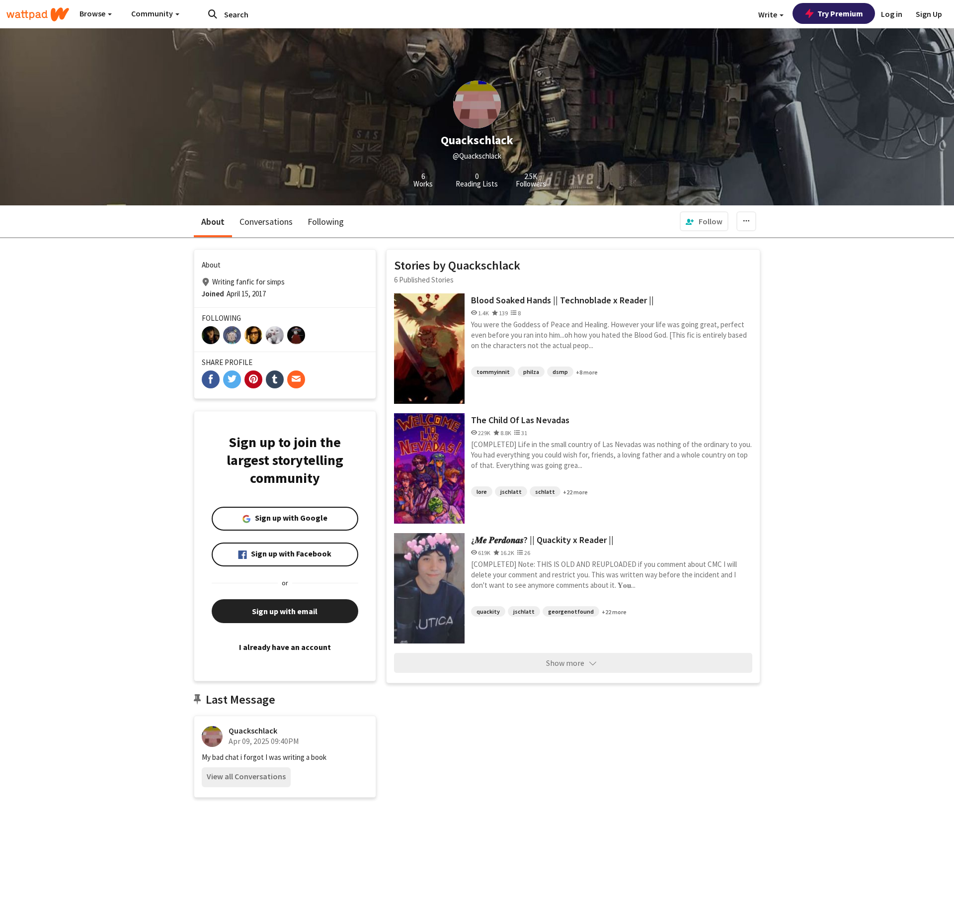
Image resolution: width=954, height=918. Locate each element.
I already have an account (285, 647)
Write (768, 14)
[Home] (37, 14)
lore (482, 491)
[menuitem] (704, 221)
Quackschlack (253, 730)
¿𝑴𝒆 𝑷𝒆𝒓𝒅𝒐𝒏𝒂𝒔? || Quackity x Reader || (542, 540)
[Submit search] (212, 14)
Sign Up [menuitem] (929, 14)
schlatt (545, 491)
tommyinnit (493, 371)
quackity (488, 611)
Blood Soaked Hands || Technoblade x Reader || (562, 300)
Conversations (266, 221)
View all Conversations (246, 776)
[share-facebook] (211, 379)
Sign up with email (285, 611)
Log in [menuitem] (891, 14)
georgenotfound (571, 611)
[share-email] (296, 379)
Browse (93, 13)
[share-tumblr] (275, 379)
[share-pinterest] (253, 379)
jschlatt (511, 491)
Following (326, 221)
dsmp (560, 371)
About (213, 221)
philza (531, 371)
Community (152, 13)
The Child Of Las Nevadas (520, 420)
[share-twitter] (232, 379)
